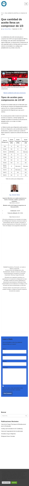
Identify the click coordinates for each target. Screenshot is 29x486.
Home (2, 13)
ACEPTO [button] (14, 482)
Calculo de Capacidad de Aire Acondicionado (12, 431)
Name (4, 349)
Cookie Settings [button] (6, 482)
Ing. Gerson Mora (7, 29)
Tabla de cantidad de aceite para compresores (14, 92)
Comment (5, 367)
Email (4, 355)
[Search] (26, 415)
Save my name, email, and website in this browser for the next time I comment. (13, 388)
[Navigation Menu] (26, 4)
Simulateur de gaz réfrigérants (8, 433)
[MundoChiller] (4, 4)
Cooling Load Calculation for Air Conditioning (11, 428)
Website (5, 361)
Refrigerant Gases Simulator (8, 436)
